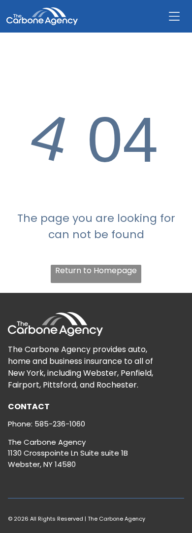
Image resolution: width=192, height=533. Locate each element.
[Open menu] (174, 16)
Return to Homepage (96, 270)
